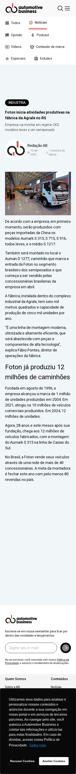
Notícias (41, 22)
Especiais (18, 58)
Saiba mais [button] (37, 745)
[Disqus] (38, 549)
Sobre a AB (12, 687)
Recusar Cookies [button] (22, 761)
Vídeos (16, 47)
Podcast (43, 35)
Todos (15, 23)
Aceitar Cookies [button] (53, 761)
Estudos (46, 58)
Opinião (16, 35)
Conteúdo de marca (50, 47)
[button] (65, 648)
